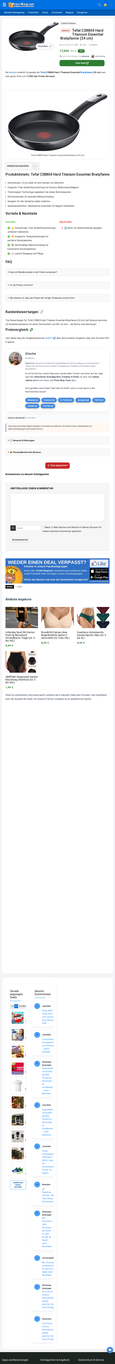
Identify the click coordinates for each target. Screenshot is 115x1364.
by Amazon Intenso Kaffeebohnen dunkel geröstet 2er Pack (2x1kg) (49, 1299)
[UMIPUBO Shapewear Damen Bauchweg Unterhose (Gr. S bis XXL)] (21, 653)
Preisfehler (33, 12)
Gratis (45, 12)
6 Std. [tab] (12, 1006)
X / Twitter (64, 400)
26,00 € (48, 338)
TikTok (98, 400)
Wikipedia (31, 400)
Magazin (69, 12)
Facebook (48, 400)
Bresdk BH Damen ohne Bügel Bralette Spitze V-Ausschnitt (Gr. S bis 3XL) (55, 635)
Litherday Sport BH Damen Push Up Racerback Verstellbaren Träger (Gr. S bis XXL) (20, 636)
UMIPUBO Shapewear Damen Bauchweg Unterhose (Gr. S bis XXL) (21, 679)
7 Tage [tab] (24, 1006)
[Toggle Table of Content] (33, 166)
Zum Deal (80, 63)
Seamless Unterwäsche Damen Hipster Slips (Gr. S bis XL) (91, 635)
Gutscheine (57, 12)
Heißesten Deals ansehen (18, 1185)
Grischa (30, 353)
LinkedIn (31, 406)
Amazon (85, 56)
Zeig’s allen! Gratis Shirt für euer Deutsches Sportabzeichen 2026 (49, 1016)
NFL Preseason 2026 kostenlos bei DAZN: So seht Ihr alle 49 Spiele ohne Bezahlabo (47, 1232)
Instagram (82, 400)
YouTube (46, 406)
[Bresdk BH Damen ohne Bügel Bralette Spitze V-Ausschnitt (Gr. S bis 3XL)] (57, 609)
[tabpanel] (18, 1094)
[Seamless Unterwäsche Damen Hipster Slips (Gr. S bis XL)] (93, 609)
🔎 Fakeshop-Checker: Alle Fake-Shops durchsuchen (48, 1195)
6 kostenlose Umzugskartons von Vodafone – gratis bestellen (49, 1045)
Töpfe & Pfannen (68, 23)
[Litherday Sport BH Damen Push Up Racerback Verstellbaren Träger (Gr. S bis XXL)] (21, 609)
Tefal (43, 72)
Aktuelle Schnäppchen (14, 12)
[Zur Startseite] (52, 4)
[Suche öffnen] (99, 4)
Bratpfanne (86, 72)
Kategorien (82, 12)
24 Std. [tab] (16, 1006)
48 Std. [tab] (20, 1006)
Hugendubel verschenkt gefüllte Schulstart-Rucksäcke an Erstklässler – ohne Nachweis (47, 1081)
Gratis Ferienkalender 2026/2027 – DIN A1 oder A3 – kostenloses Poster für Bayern (48, 1162)
